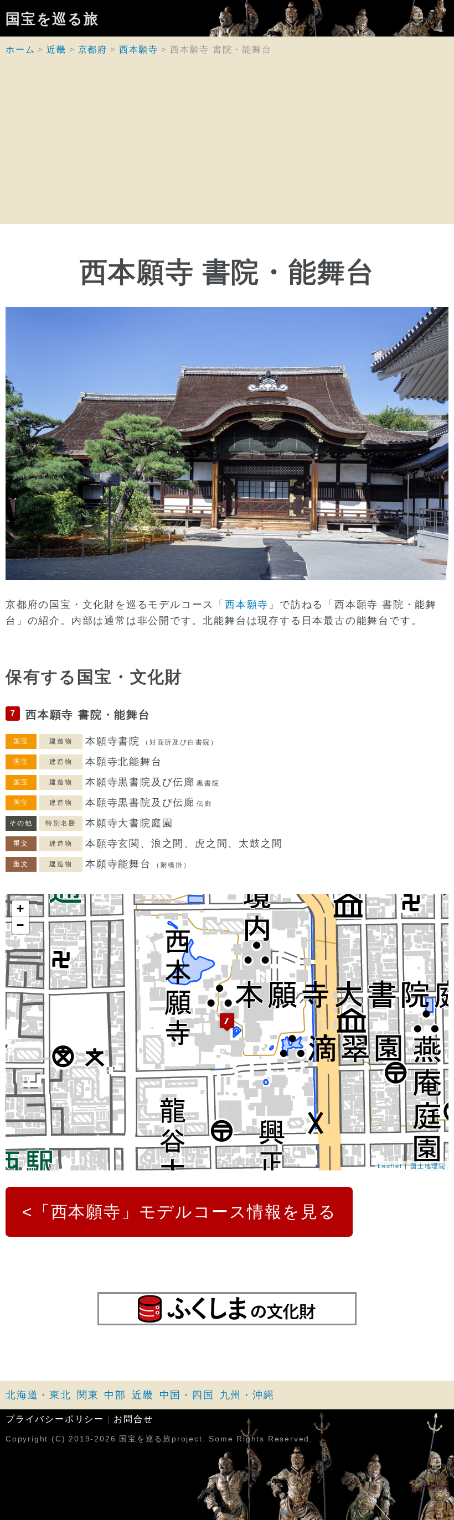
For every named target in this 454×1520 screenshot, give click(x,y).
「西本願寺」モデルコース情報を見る (185, 1212)
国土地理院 (428, 1165)
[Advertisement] (227, 146)
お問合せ (133, 1419)
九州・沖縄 (247, 1395)
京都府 (92, 49)
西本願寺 (138, 49)
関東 (88, 1395)
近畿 (56, 49)
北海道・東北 (38, 1395)
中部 (115, 1395)
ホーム (20, 49)
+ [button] (21, 908)
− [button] (21, 925)
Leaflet (390, 1165)
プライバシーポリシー (55, 1419)
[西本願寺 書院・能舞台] (227, 1022)
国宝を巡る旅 (52, 18)
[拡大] (227, 444)
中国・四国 (186, 1395)
